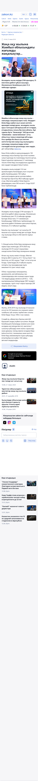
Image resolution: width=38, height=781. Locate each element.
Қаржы (15, 19)
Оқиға (21, 19)
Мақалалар (34, 19)
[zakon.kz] (7, 14)
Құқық (27, 19)
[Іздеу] (30, 14)
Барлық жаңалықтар (15, 32)
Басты (4, 32)
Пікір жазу (31, 441)
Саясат (4, 19)
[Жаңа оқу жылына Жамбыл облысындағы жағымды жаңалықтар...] (19, 198)
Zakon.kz (17, 149)
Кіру (35, 429)
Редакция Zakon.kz (8, 34)
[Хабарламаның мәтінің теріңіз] (19, 435)
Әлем (9, 19)
